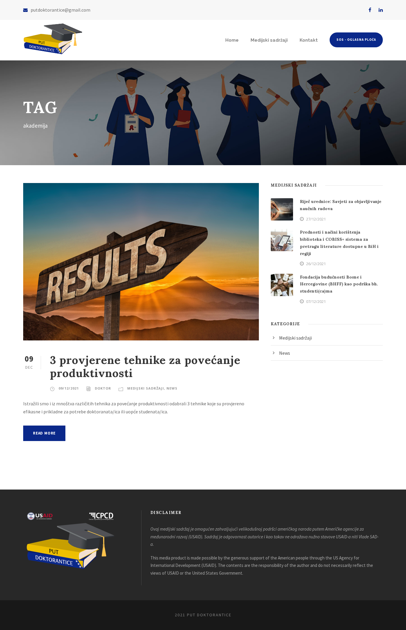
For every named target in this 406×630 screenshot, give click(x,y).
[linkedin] (381, 10)
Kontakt (309, 40)
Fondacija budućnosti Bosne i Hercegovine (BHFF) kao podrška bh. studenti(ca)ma (339, 284)
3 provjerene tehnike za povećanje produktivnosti (145, 366)
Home (232, 40)
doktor (103, 388)
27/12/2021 (316, 219)
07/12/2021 (316, 301)
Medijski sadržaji (269, 40)
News (171, 388)
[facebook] (370, 10)
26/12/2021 (316, 263)
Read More (44, 433)
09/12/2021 (69, 388)
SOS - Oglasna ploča (356, 39)
